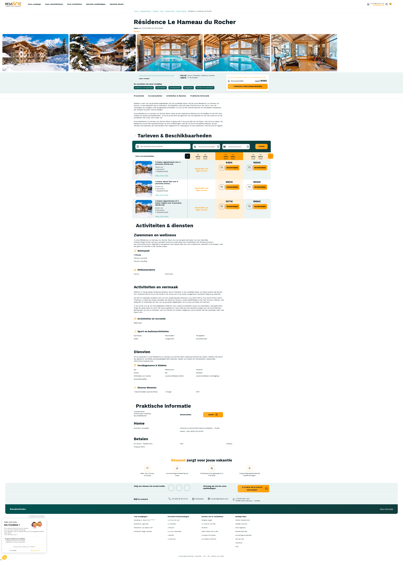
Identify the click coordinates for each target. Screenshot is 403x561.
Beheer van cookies (218, 556)
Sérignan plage (207, 520)
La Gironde (171, 539)
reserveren (232, 168)
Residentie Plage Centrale (143, 531)
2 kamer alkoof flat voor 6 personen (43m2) (166, 183)
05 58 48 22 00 (378, 5)
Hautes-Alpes (170, 11)
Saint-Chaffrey (181, 11)
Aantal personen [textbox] (234, 147)
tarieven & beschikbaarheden (247, 86)
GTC (204, 556)
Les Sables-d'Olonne (209, 539)
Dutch (394, 4)
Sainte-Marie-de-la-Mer (210, 531)
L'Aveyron (171, 527)
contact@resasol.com (377, 3)
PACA (162, 11)
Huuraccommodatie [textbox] (206, 147)
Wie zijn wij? (239, 539)
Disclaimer (198, 556)
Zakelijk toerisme (241, 524)
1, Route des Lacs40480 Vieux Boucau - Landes (248, 500)
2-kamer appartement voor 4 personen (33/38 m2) (168, 163)
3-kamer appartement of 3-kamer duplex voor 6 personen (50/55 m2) (168, 203)
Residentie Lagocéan (141, 524)
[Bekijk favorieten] (390, 4)
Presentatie (139, 96)
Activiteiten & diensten (176, 96)
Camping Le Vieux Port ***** (144, 520)
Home (136, 11)
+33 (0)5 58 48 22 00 (180, 499)
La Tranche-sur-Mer (209, 524)
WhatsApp (199, 499)
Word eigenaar (240, 527)
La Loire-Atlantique (175, 531)
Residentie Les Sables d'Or (143, 527)
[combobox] (206, 146)
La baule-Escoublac (209, 535)
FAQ (236, 546)
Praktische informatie (199, 96)
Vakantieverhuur (145, 11)
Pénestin (204, 527)
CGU (208, 556)
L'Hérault (171, 535)
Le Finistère (172, 524)
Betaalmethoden (241, 531)
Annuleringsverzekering (243, 535)
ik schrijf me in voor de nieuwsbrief (252, 488)
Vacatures (238, 543)
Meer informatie (161, 176)
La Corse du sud (173, 520)
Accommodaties (155, 96)
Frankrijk (155, 11)
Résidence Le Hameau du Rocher (200, 11)
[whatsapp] (367, 4)
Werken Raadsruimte (242, 520)
